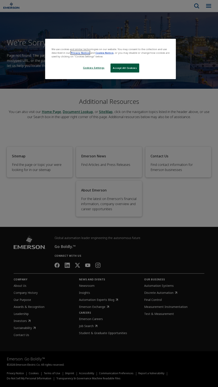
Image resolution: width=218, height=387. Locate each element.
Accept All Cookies (125, 68)
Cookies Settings (94, 67)
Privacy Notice (80, 52)
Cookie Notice (104, 52)
